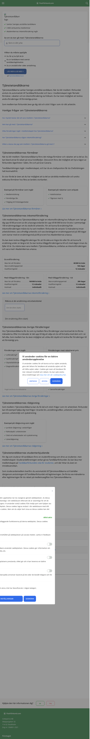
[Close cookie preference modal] (52, 491)
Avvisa (44, 381)
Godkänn (56, 381)
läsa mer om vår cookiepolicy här (53, 375)
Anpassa (33, 381)
